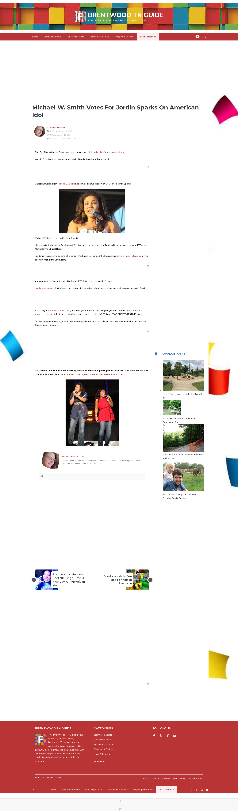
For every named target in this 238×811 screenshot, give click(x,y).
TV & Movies (78, 139)
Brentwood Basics (52, 36)
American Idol (55, 139)
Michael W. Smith (66, 183)
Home (35, 36)
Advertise (166, 778)
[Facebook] (42, 476)
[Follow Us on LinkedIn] (168, 735)
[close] (120, 800)
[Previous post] (34, 580)
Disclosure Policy (195, 778)
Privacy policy (179, 778)
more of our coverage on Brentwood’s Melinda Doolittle (92, 374)
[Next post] (150, 580)
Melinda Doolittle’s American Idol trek (106, 152)
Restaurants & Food (99, 36)
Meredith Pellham (57, 127)
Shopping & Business (124, 36)
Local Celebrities (148, 36)
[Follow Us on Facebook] (154, 735)
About (156, 778)
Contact (147, 778)
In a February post (44, 288)
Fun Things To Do (75, 36)
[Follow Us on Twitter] (161, 735)
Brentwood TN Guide (125, 15)
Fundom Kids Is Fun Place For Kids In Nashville (117, 580)
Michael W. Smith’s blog (59, 310)
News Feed (99, 761)
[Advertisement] (92, 520)
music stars (66, 139)
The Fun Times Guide (51, 777)
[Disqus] (92, 641)
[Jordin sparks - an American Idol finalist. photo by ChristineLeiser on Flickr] (92, 211)
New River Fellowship (130, 255)
